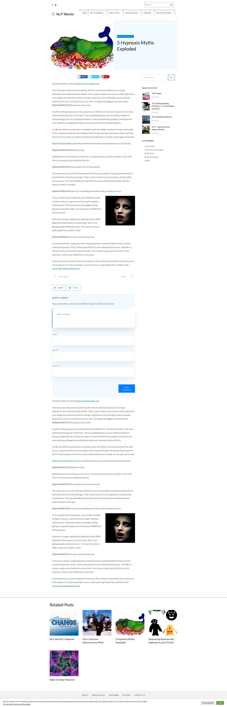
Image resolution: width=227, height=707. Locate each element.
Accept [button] (220, 703)
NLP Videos (157, 93)
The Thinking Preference (162, 117)
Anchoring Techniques (154, 150)
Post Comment (126, 388)
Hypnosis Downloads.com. (87, 83)
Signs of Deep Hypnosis (62, 679)
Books (147, 160)
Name (55, 334)
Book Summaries (152, 157)
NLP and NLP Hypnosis (62, 639)
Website (56, 366)
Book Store (149, 153)
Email (55, 350)
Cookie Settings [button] (207, 703)
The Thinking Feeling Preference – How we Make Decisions (163, 106)
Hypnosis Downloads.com (64, 143)
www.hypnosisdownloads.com (66, 268)
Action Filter (150, 146)
